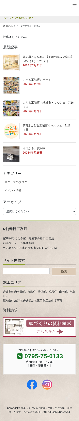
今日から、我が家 (34, 148)
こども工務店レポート (37, 79)
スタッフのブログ (15, 182)
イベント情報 (12, 190)
